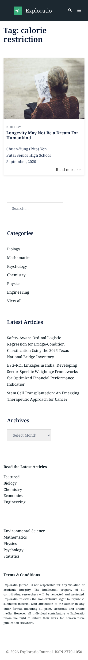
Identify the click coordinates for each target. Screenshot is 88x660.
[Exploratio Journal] (32, 9)
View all (14, 300)
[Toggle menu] (79, 10)
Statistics (11, 556)
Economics (13, 495)
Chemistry (16, 274)
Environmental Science (24, 530)
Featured (12, 476)
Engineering (18, 292)
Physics (13, 283)
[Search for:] (35, 208)
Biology (13, 249)
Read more (72, 61)
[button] (70, 10)
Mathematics (18, 257)
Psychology (17, 266)
